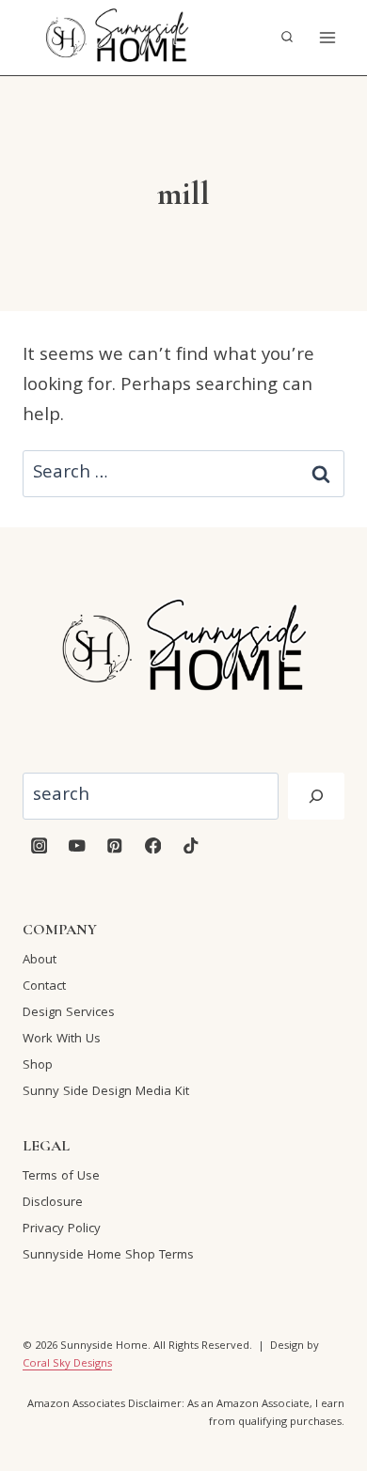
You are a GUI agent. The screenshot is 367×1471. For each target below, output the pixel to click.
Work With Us (62, 1039)
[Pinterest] (115, 845)
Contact (44, 987)
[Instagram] (39, 845)
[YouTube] (76, 845)
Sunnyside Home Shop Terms (108, 1255)
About (39, 960)
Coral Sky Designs (67, 1364)
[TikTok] (190, 845)
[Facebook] (152, 845)
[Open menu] (327, 37)
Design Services (69, 1013)
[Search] (316, 796)
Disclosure (53, 1203)
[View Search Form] (287, 37)
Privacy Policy (62, 1229)
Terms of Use (61, 1176)
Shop (38, 1066)
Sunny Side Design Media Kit (106, 1092)
